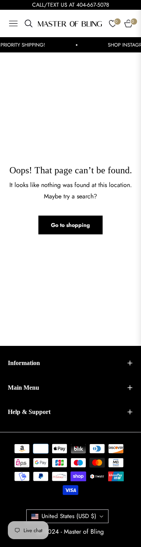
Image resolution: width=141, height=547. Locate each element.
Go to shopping (70, 225)
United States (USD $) (69, 516)
